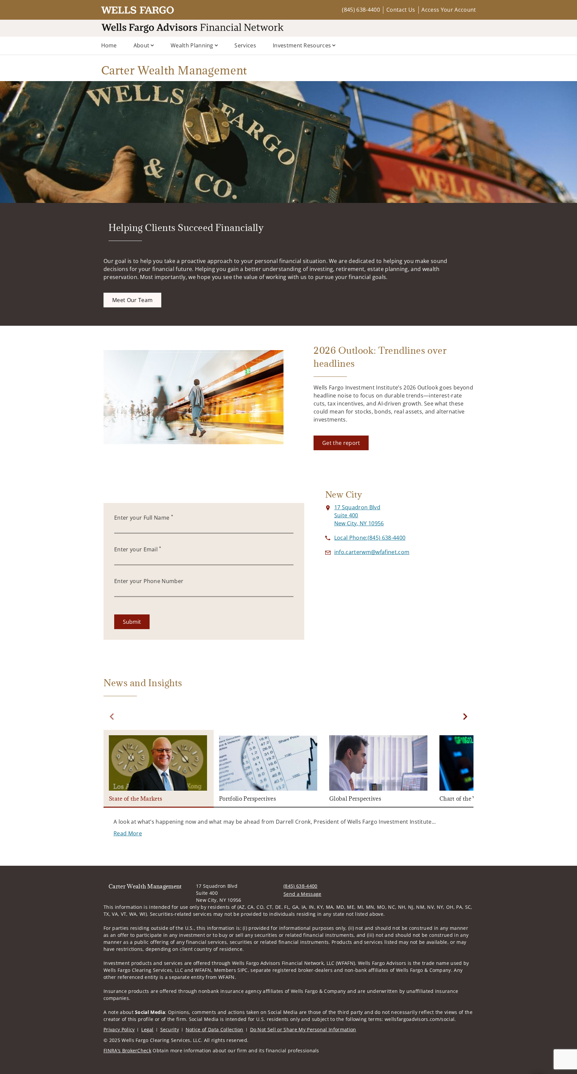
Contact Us (400, 9)
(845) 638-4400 (361, 9)
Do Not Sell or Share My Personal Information (303, 1029)
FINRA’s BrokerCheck (127, 1050)
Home (109, 45)
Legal (147, 1029)
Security (169, 1029)
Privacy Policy (119, 1029)
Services (245, 45)
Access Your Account (448, 9)
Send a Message (302, 894)
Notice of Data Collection (214, 1029)
